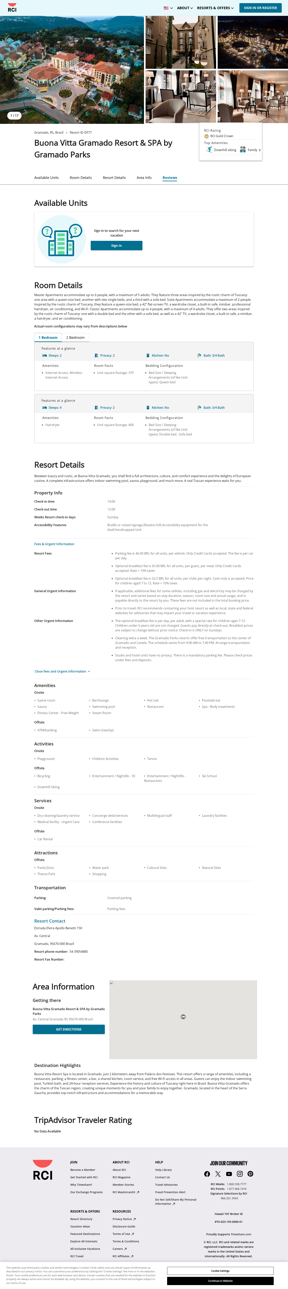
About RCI (119, 1170)
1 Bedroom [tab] (48, 337)
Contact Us (162, 1177)
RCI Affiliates (121, 1256)
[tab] (46, 177)
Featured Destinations (85, 1234)
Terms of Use (122, 1234)
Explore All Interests (83, 1241)
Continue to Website (220, 1281)
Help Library (163, 1170)
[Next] (259, 150)
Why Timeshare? (81, 1185)
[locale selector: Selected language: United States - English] (167, 6)
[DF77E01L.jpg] (72, 70)
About (183, 7)
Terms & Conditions (126, 1241)
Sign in (116, 245)
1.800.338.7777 (236, 1184)
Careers (118, 1249)
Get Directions (69, 1029)
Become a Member (82, 1170)
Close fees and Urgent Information (60, 671)
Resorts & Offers (213, 7)
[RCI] (12, 7)
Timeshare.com (241, 1234)
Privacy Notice (123, 1219)
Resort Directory (81, 1219)
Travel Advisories (166, 1185)
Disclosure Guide (124, 1226)
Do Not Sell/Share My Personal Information (175, 1202)
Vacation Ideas (80, 1226)
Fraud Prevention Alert (170, 1192)
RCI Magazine (121, 1177)
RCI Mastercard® (124, 1192)
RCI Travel (76, 1256)
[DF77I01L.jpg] (181, 96)
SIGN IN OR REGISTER (260, 8)
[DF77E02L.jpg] (181, 42)
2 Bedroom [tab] (75, 337)
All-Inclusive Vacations (85, 1249)
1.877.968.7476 (236, 1189)
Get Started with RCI (84, 1177)
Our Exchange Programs (86, 1192)
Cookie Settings (220, 1271)
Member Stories (123, 1185)
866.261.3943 (229, 1198)
